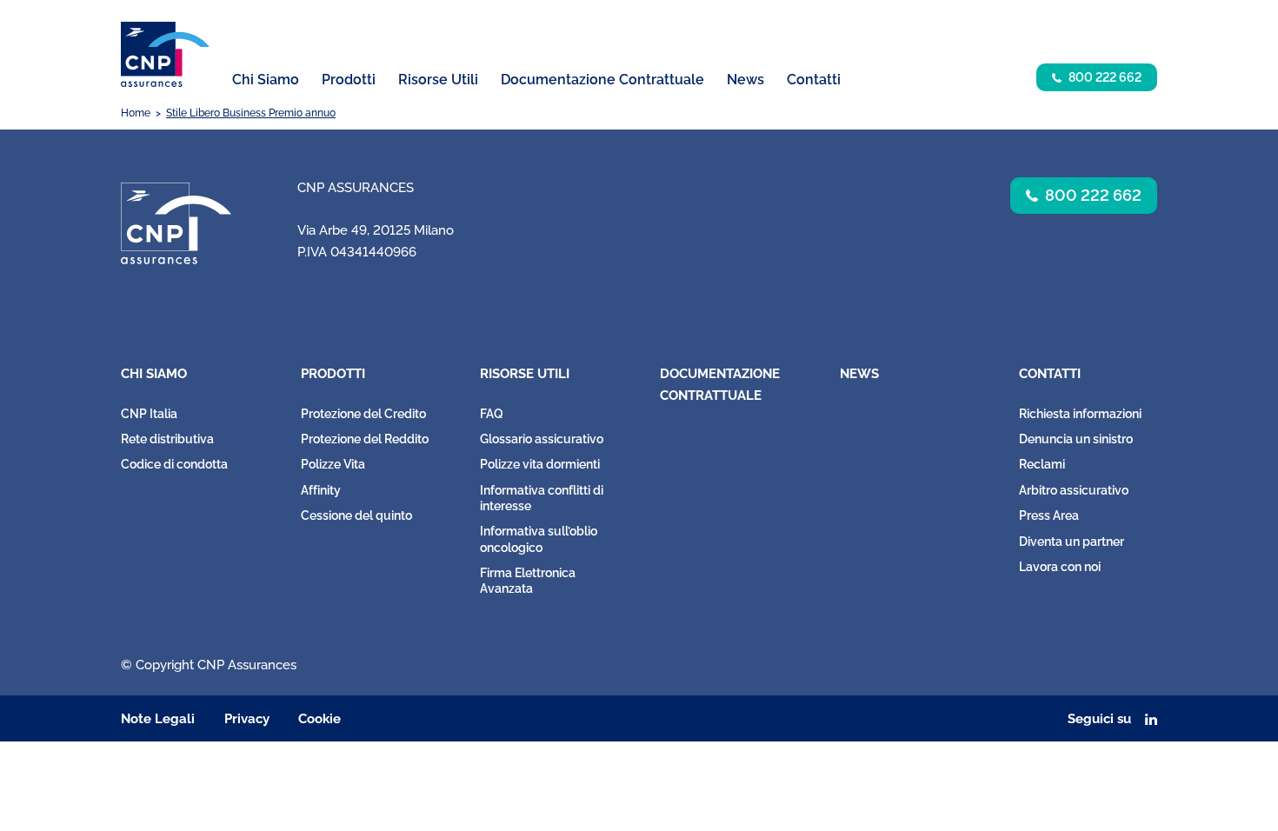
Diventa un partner (1071, 541)
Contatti (1050, 374)
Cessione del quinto (356, 515)
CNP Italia (149, 414)
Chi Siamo (154, 374)
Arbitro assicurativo (1073, 490)
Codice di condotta (174, 464)
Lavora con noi (1060, 567)
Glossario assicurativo (541, 439)
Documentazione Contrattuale (602, 79)
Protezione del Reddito (365, 439)
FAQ (491, 414)
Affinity (321, 490)
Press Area (1049, 515)
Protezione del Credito (363, 414)
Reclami (1042, 464)
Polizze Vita (333, 464)
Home (135, 113)
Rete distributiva (167, 439)
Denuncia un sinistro (1076, 439)
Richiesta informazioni (1080, 414)
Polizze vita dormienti (540, 464)
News (745, 79)
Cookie (319, 719)
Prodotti (333, 374)
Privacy (247, 719)
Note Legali (158, 719)
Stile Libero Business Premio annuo (251, 113)
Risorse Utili (524, 374)
